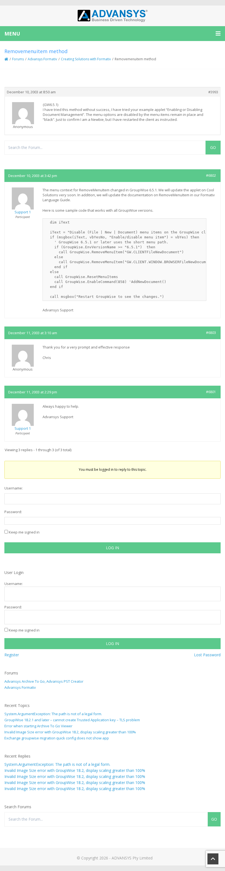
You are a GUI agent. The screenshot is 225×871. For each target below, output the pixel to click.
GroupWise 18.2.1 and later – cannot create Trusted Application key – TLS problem (72, 719)
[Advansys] (112, 16)
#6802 (211, 175)
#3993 (213, 91)
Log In (112, 547)
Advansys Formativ (42, 59)
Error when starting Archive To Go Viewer (38, 725)
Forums (18, 59)
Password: (13, 511)
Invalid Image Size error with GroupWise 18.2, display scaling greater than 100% (70, 732)
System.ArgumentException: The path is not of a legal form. (53, 713)
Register (11, 654)
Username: (13, 488)
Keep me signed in (24, 532)
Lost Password (207, 654)
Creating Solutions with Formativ (86, 59)
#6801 (211, 392)
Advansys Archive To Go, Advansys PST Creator (43, 681)
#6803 (211, 332)
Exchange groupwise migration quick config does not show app (56, 738)
